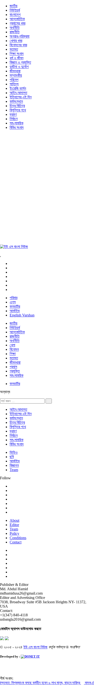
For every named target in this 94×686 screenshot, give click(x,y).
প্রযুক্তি (15, 371)
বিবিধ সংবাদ (17, 127)
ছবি (12, 457)
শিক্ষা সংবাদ (17, 54)
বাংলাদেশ (15, 15)
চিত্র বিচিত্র (17, 106)
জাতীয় (13, 6)
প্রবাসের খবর (17, 23)
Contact (15, 542)
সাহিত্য (14, 84)
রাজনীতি (15, 32)
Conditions (18, 538)
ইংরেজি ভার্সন (18, 88)
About (14, 520)
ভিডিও (14, 452)
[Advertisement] (47, 189)
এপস (13, 302)
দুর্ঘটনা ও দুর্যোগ (19, 67)
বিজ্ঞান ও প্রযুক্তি (20, 62)
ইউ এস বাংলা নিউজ (35, 647)
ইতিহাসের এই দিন (21, 97)
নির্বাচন (14, 119)
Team (14, 470)
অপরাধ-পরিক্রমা (19, 36)
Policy (14, 533)
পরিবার (13, 298)
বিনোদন (14, 349)
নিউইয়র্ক (15, 10)
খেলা (12, 345)
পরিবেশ (14, 80)
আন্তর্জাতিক (17, 19)
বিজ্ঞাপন (14, 465)
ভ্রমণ (13, 114)
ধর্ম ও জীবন (16, 58)
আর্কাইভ (15, 311)
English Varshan (22, 315)
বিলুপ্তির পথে (18, 110)
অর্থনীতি (15, 28)
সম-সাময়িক (16, 123)
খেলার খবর (16, 41)
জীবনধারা (15, 71)
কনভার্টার (15, 306)
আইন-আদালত (18, 93)
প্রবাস (13, 367)
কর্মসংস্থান (16, 101)
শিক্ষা (13, 354)
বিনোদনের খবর (18, 45)
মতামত (14, 49)
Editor (14, 525)
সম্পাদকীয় (16, 75)
